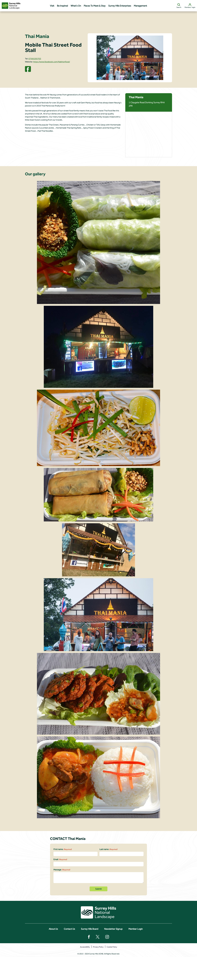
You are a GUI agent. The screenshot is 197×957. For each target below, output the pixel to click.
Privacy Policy (98, 947)
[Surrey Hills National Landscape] (11, 5)
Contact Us (69, 928)
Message (61, 869)
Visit (52, 5)
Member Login (135, 928)
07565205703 (35, 58)
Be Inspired (62, 5)
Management (140, 5)
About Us (53, 928)
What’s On (76, 5)
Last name (108, 849)
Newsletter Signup (113, 928)
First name (62, 849)
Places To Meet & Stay (95, 5)
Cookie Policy (112, 947)
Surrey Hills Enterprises (119, 5)
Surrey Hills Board (89, 928)
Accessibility (85, 947)
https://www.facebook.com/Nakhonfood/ (51, 61)
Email (60, 859)
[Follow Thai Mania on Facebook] (28, 68)
